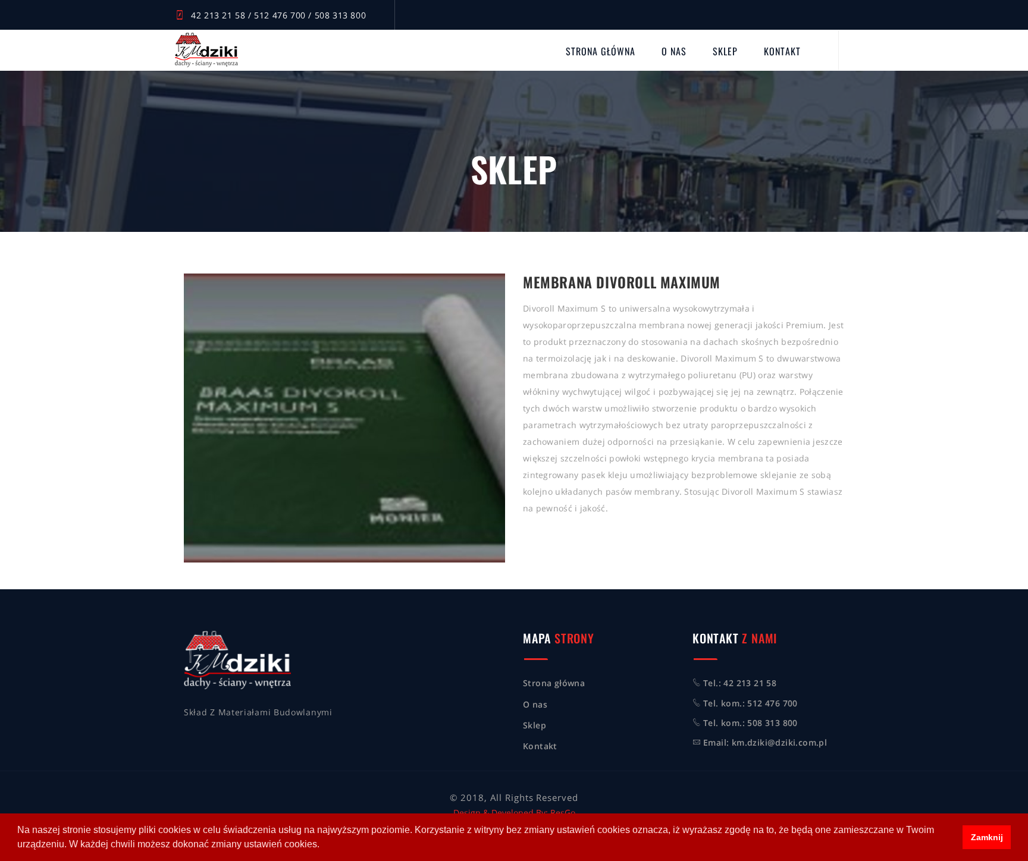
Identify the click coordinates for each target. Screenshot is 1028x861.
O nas (674, 51)
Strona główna (600, 51)
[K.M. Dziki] (206, 50)
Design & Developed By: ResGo (514, 812)
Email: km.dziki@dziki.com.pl (765, 742)
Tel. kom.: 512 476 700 (750, 703)
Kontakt (782, 51)
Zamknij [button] (987, 837)
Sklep (725, 51)
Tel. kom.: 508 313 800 (750, 722)
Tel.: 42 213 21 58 (739, 683)
